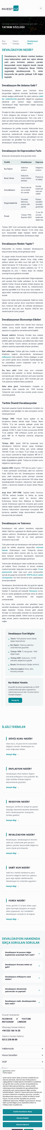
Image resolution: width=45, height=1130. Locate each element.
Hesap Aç (15, 700)
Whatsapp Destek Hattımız (13, 1027)
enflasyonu (6, 357)
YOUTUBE (26, 1019)
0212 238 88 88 (9, 1039)
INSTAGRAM (8, 1022)
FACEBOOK (7, 1019)
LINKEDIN (22, 1022)
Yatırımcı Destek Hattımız (13, 1036)
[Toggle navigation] (41, 8)
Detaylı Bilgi (12, 754)
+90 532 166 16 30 (11, 1030)
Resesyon (33, 591)
